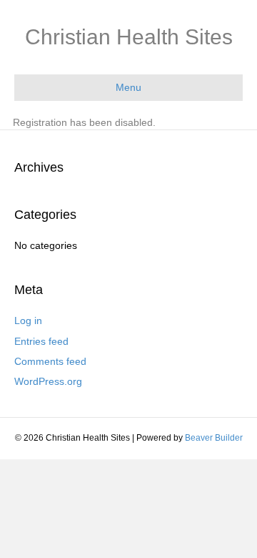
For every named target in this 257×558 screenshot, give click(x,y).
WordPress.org (48, 381)
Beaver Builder (214, 438)
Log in (28, 320)
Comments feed (50, 361)
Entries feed (41, 341)
